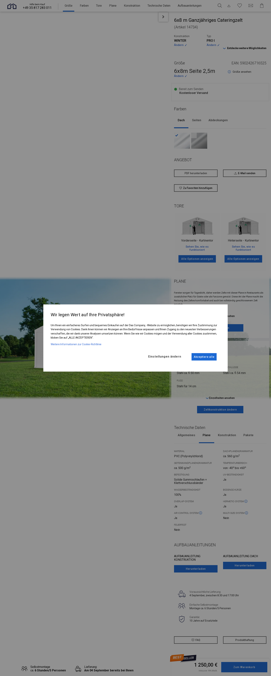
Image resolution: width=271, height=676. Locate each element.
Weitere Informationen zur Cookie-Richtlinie (76, 344)
